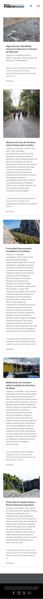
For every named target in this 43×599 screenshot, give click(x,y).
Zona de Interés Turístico (26, 331)
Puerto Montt (23, 180)
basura (28, 394)
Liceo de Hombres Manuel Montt (18, 170)
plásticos (16, 428)
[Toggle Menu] (38, 6)
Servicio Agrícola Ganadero (25, 318)
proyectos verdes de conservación (19, 310)
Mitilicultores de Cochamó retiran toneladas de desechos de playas (20, 385)
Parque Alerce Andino (14, 172)
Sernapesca (23, 60)
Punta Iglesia (30, 431)
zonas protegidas (22, 191)
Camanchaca (26, 399)
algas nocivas (22, 58)
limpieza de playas (13, 420)
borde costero (21, 397)
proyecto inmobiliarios (23, 307)
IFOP (16, 60)
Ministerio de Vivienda (27, 291)
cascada (18, 513)
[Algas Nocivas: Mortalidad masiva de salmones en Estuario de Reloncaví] (21, 30)
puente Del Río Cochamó (15, 313)
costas (34, 407)
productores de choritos (15, 431)
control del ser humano (24, 268)
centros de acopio (21, 402)
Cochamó (19, 156)
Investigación (11, 257)
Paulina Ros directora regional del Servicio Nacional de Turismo (18, 299)
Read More (9, 81)
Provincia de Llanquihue (26, 524)
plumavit (30, 428)
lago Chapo (30, 167)
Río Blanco (19, 537)
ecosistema (27, 156)
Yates (16, 444)
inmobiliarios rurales (22, 286)
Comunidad (10, 268)
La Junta (20, 289)
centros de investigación (25, 405)
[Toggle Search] (31, 6)
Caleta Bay (16, 399)
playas (23, 428)
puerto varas (21, 527)
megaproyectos (12, 291)
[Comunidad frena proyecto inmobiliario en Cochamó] (21, 232)
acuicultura (20, 394)
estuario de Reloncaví (24, 418)
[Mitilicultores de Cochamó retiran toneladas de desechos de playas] (21, 368)
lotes (27, 289)
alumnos (25, 154)
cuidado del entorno (13, 410)
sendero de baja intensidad (16, 540)
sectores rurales (30, 537)
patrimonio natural (21, 175)
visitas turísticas (16, 542)
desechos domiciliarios (23, 413)
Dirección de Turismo (18, 519)
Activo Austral (27, 257)
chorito (8, 407)
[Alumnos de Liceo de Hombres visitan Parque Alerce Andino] (21, 113)
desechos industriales (14, 415)
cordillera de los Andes (15, 270)
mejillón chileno (18, 423)
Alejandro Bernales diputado (17, 260)
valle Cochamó (20, 329)
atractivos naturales (22, 511)
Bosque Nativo (22, 262)
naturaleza (10, 297)
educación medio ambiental (16, 159)
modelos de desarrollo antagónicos (19, 294)
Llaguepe (24, 420)
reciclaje (9, 434)
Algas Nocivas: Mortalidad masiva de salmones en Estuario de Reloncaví (21, 49)
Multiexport (20, 426)
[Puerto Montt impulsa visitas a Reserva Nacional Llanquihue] (21, 485)
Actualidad (19, 55)
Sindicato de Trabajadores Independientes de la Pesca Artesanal (21, 439)
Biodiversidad (11, 262)
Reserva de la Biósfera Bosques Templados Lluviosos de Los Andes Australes (20, 182)
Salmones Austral (22, 436)
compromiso (25, 407)
